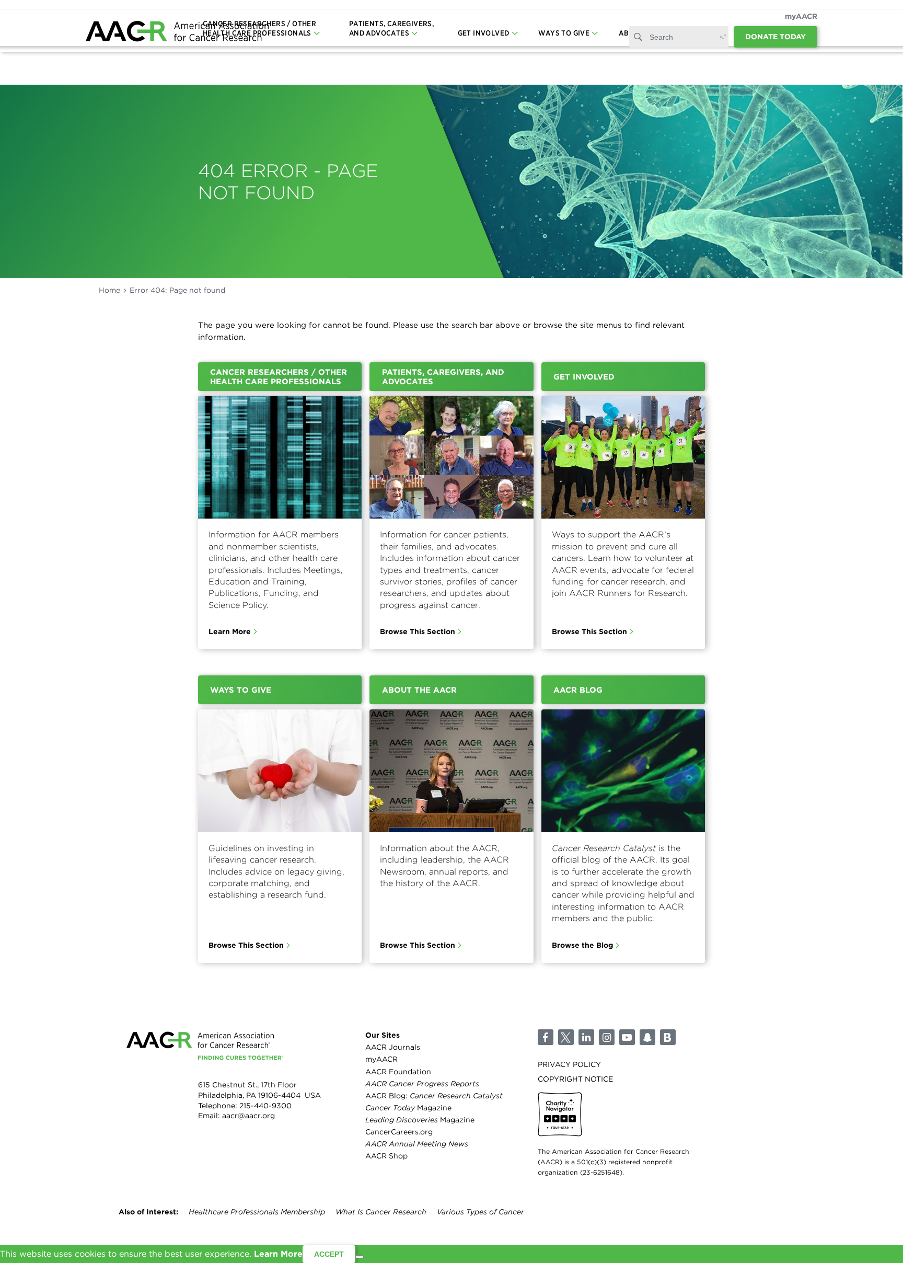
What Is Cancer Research (380, 1212)
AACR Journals (392, 1047)
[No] (359, 1256)
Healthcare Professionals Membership (257, 1212)
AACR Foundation (398, 1071)
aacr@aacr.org (248, 1115)
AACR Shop (386, 1156)
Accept (329, 1254)
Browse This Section (417, 631)
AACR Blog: (434, 1096)
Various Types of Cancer (480, 1212)
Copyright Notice (575, 1079)
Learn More (230, 631)
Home (109, 290)
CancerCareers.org (399, 1132)
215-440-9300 (265, 1105)
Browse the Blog (582, 945)
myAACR (801, 16)
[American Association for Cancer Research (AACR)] (177, 32)
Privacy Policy (569, 1064)
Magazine (408, 1108)
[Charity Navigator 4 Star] (560, 1114)
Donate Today (775, 36)
